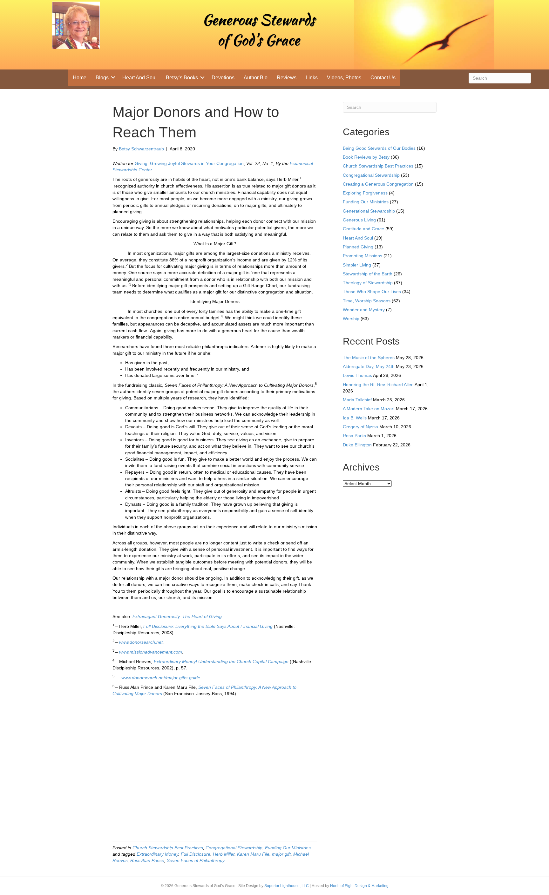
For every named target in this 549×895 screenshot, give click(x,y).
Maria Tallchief (357, 399)
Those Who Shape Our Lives (372, 291)
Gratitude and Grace (363, 228)
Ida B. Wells (355, 417)
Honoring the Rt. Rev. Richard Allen (378, 384)
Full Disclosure (195, 854)
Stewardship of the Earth (367, 273)
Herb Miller (223, 854)
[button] (113, 77)
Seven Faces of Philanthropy (196, 860)
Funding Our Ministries (288, 847)
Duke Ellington (357, 444)
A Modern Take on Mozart (369, 408)
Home (79, 77)
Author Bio (256, 77)
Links (312, 77)
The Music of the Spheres (369, 357)
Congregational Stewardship (234, 847)
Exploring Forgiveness (365, 192)
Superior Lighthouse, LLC (286, 886)
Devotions (223, 77)
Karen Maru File (253, 854)
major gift (281, 854)
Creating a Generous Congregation (378, 184)
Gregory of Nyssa (360, 426)
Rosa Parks (354, 435)
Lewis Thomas (357, 375)
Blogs (102, 77)
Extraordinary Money (157, 854)
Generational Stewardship (369, 211)
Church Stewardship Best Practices (167, 847)
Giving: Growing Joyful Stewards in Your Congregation (189, 163)
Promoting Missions (362, 255)
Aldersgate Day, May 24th (369, 366)
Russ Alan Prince (147, 860)
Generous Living (359, 219)
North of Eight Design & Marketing (359, 886)
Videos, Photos (344, 77)
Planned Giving (358, 246)
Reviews (286, 77)
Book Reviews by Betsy (366, 157)
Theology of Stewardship (368, 282)
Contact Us (383, 77)
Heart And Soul (139, 77)
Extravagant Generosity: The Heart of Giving (177, 616)
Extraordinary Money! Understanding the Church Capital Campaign (222, 661)
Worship (351, 318)
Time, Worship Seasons (366, 300)
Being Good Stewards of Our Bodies (379, 148)
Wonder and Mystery (364, 309)
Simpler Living (357, 264)
